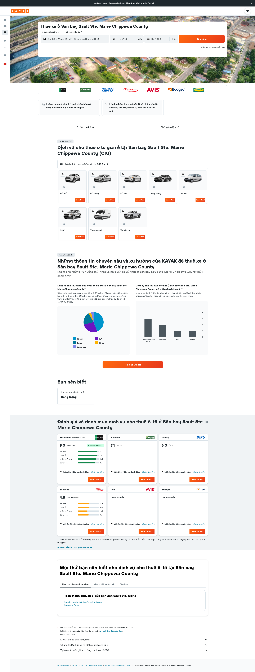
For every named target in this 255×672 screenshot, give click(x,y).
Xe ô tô (75, 665)
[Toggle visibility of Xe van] (77, 342)
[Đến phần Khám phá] (5, 41)
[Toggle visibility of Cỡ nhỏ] (78, 338)
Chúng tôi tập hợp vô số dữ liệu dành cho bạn (84, 644)
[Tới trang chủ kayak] (20, 11)
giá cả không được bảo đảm (111, 631)
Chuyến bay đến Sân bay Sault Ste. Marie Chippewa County (83, 604)
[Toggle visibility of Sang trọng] (79, 346)
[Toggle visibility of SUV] (98, 338)
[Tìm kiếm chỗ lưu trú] (5, 26)
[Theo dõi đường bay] (5, 47)
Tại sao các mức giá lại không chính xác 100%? (84, 650)
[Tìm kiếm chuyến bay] (5, 20)
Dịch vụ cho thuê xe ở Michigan (117, 665)
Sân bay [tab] (124, 584)
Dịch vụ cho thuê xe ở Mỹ (91, 665)
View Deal (80, 200)
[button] (252, 3)
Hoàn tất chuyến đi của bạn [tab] (75, 584)
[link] (133, 364)
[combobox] (50, 31)
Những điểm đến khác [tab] (104, 584)
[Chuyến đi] (5, 55)
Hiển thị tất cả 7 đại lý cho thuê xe (74, 547)
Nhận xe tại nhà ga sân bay (213, 47)
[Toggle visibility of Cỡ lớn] (99, 342)
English (150, 3)
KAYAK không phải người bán (75, 639)
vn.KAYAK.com (63, 665)
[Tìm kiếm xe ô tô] (5, 32)
